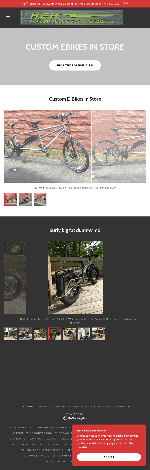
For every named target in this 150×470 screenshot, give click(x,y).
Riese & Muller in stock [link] (49, 444)
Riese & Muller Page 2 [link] (34, 455)
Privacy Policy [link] (56, 461)
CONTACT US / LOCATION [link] (27, 438)
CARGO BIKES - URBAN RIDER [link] (53, 427)
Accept (109, 457)
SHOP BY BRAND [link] (20, 427)
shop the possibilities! (75, 65)
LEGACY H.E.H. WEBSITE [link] (62, 438)
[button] (8, 17)
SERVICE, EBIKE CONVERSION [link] (32, 433)
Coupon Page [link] (30, 450)
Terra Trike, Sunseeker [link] (60, 450)
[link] (71, 17)
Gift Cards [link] (20, 444)
